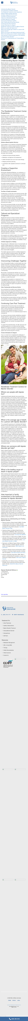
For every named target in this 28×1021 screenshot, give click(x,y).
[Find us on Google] (17, 570)
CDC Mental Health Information (18, 552)
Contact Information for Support (8, 25)
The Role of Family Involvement (8, 16)
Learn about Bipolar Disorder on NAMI (13, 540)
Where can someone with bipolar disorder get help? (13, 32)
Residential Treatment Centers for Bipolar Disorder (12, 26)
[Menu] (2, 3)
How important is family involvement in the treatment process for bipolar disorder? (13, 35)
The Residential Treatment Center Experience (11, 12)
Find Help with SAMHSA (20, 534)
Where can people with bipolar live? (9, 28)
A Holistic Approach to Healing (8, 19)
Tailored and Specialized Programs (9, 18)
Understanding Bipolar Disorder (8, 9)
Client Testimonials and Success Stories (10, 22)
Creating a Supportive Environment (9, 15)
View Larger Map (4, 594)
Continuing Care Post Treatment (8, 23)
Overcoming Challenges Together (8, 20)
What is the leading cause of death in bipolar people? (13, 33)
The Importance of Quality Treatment (9, 10)
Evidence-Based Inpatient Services (9, 13)
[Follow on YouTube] (1, 996)
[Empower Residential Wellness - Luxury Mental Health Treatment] (14, 2)
